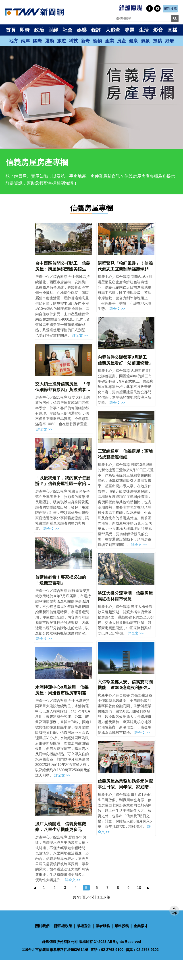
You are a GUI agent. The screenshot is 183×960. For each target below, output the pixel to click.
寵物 (97, 40)
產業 (109, 40)
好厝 (169, 40)
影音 (158, 30)
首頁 (11, 30)
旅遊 (61, 40)
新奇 (85, 40)
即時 (25, 30)
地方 (13, 40)
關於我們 (42, 926)
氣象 (145, 40)
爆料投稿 (122, 926)
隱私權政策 (63, 926)
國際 (37, 40)
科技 (73, 40)
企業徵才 (141, 926)
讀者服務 (103, 926)
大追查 (113, 30)
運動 (49, 40)
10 (139, 888)
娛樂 (82, 30)
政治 (39, 30)
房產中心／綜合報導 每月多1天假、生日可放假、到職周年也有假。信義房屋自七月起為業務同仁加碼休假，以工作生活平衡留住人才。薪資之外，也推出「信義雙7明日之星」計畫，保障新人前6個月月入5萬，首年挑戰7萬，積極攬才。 (126, 810)
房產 (121, 40)
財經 (53, 30)
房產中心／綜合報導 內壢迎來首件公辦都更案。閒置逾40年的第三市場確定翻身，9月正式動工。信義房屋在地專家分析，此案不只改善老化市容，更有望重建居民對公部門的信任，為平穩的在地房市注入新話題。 (125, 387)
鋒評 (96, 30)
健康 (133, 40)
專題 (130, 30)
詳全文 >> (80, 335)
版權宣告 (84, 926)
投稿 (157, 40)
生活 (144, 30)
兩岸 (25, 40)
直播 (172, 30)
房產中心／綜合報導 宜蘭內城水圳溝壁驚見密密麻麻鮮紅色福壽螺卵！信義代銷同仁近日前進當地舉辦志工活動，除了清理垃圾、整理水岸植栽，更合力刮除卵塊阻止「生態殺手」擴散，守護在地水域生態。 (125, 293)
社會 (68, 30)
